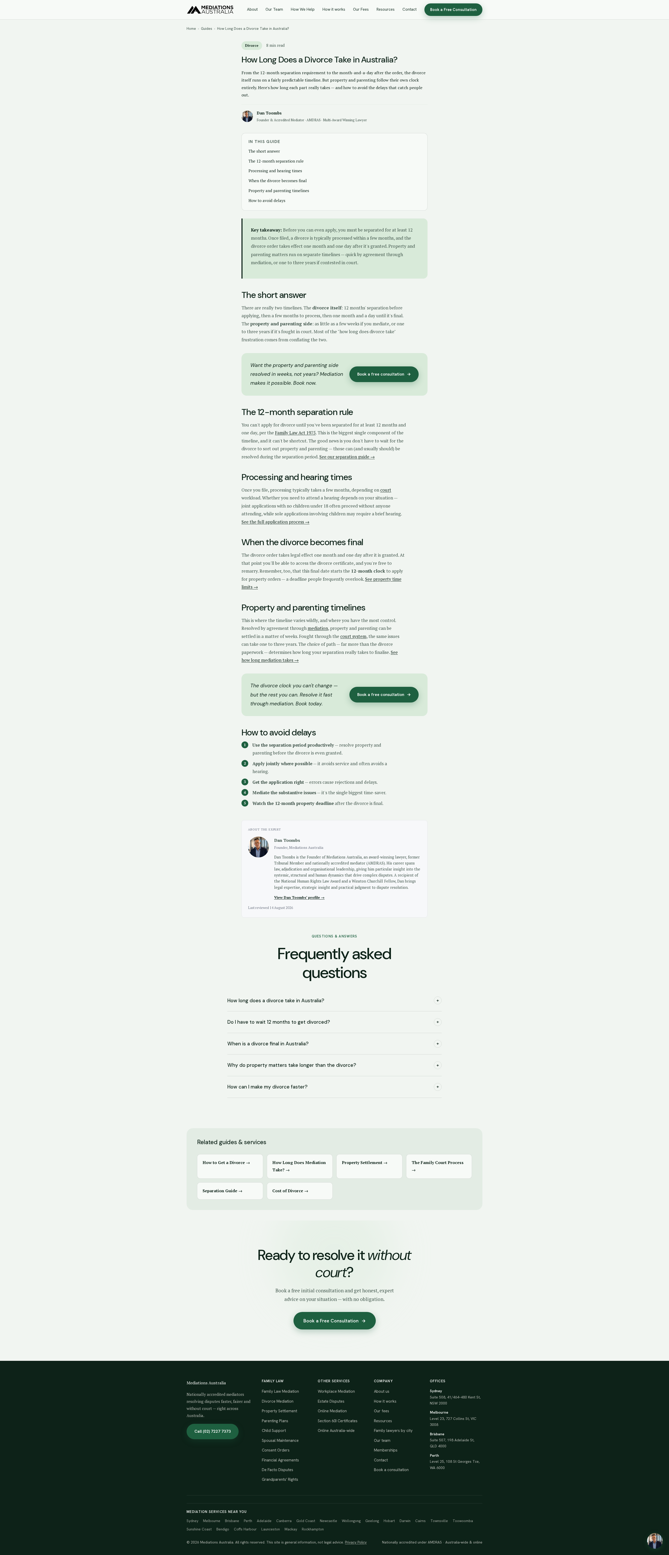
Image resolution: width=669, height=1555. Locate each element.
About (252, 9)
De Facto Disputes (277, 1469)
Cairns (420, 1520)
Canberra (284, 1520)
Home (191, 28)
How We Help (303, 9)
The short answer (264, 151)
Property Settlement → (365, 1162)
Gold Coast (305, 1520)
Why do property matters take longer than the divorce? (333, 1065)
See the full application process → (275, 522)
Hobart (389, 1520)
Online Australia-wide (336, 1430)
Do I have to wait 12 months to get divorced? (333, 1022)
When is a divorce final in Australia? (333, 1043)
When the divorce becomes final (278, 180)
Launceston (270, 1529)
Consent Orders (276, 1450)
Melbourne (211, 1520)
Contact (409, 9)
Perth (248, 1520)
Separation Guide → (223, 1190)
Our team (382, 1440)
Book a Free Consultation (453, 9)
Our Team (274, 9)
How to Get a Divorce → (226, 1162)
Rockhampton (313, 1529)
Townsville (439, 1520)
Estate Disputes (331, 1401)
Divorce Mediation (277, 1401)
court (385, 490)
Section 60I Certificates (337, 1421)
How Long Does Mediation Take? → (299, 1166)
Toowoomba (463, 1520)
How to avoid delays (267, 200)
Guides (206, 28)
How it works (333, 9)
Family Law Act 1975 (295, 433)
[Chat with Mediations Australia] (655, 1541)
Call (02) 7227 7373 (212, 1431)
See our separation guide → (347, 457)
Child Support (274, 1430)
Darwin (405, 1520)
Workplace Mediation (336, 1391)
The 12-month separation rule (276, 161)
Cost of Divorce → (290, 1190)
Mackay (291, 1529)
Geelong (372, 1520)
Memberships (385, 1450)
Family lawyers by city (393, 1430)
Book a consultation (391, 1469)
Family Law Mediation (280, 1391)
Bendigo (222, 1529)
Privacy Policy (356, 1542)
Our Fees (361, 9)
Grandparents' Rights (280, 1479)
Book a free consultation (384, 374)
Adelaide (264, 1520)
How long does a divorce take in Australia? (333, 1000)
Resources (386, 9)
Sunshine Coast (199, 1529)
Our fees (381, 1411)
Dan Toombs (269, 113)
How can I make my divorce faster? (333, 1087)
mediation (318, 628)
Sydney (192, 1520)
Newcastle (328, 1520)
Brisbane (232, 1520)
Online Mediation (332, 1411)
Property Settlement (279, 1411)
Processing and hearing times (275, 170)
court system (353, 636)
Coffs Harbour (245, 1529)
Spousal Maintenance (280, 1440)
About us (381, 1391)
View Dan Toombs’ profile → (299, 897)
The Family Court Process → (438, 1166)
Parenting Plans (275, 1421)
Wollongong (351, 1520)
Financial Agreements (280, 1460)
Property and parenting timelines (279, 190)
